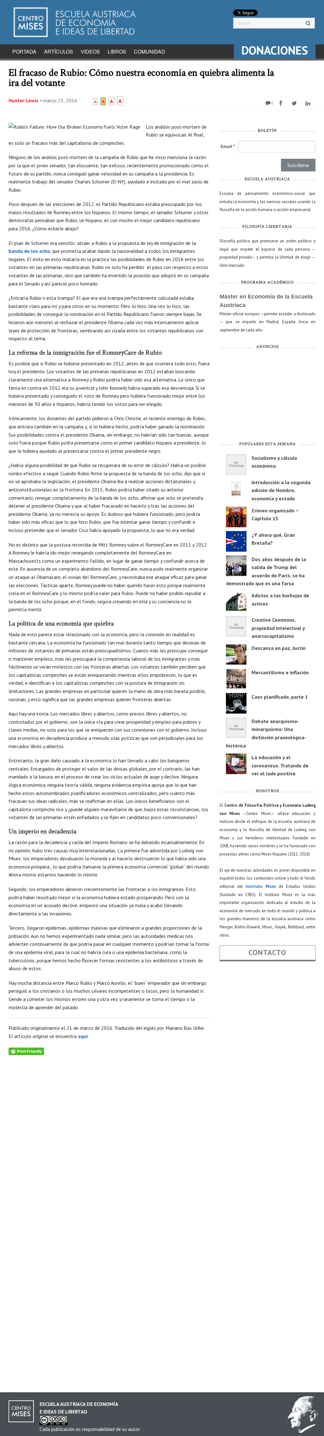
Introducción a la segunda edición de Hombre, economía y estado (281, 490)
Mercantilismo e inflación (280, 672)
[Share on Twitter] (295, 103)
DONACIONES (274, 50)
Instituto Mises (261, 886)
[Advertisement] (267, 396)
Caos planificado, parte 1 (280, 697)
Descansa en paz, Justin (279, 648)
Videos (90, 51)
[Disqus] (109, 1134)
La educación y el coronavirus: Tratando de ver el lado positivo (280, 765)
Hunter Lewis (24, 100)
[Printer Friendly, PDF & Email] (26, 1051)
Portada (24, 51)
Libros (117, 51)
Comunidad (149, 51)
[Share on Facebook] (281, 103)
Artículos (58, 51)
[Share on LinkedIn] (308, 103)
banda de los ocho (29, 251)
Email (228, 146)
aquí (83, 1036)
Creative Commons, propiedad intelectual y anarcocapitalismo (278, 628)
